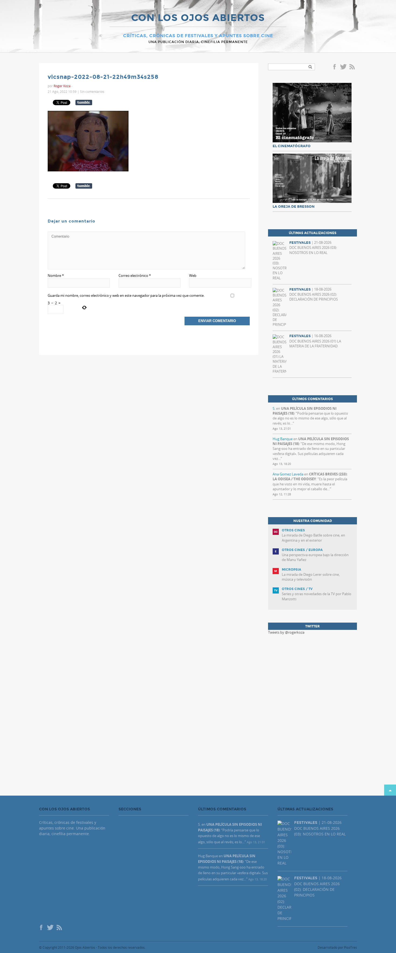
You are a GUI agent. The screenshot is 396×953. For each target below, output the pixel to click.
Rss (352, 67)
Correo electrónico (135, 275)
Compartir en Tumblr (83, 102)
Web (192, 275)
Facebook (335, 67)
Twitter (343, 67)
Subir (390, 790)
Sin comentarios (92, 91)
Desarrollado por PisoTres (337, 947)
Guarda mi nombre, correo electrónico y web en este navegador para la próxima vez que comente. (126, 295)
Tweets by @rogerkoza (286, 632)
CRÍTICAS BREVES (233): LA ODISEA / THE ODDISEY (310, 476)
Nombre (56, 275)
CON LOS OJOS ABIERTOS (198, 18)
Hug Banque (283, 438)
